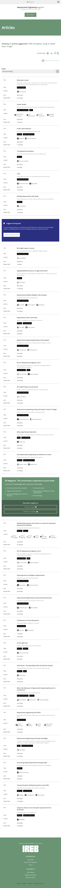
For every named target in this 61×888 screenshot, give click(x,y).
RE (30, 2)
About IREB (30, 860)
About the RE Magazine (30, 862)
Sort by (3, 68)
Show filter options (41, 53)
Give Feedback (30, 872)
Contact (31, 865)
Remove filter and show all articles (51, 60)
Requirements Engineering (30, 8)
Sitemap (19, 883)
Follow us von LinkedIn (30, 507)
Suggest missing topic (11, 234)
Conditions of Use (38, 883)
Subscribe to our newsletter (29, 511)
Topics (31, 15)
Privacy (30, 883)
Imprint (24, 883)
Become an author (30, 877)
